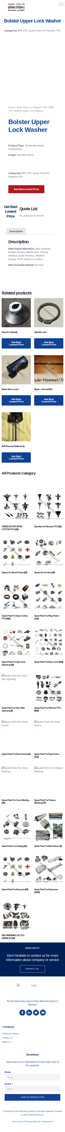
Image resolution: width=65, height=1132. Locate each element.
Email (8, 1084)
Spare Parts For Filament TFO (45, 30)
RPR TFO (22, 30)
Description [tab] (16, 231)
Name (8, 1072)
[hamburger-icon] (61, 4)
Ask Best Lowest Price (26, 189)
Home (11, 107)
